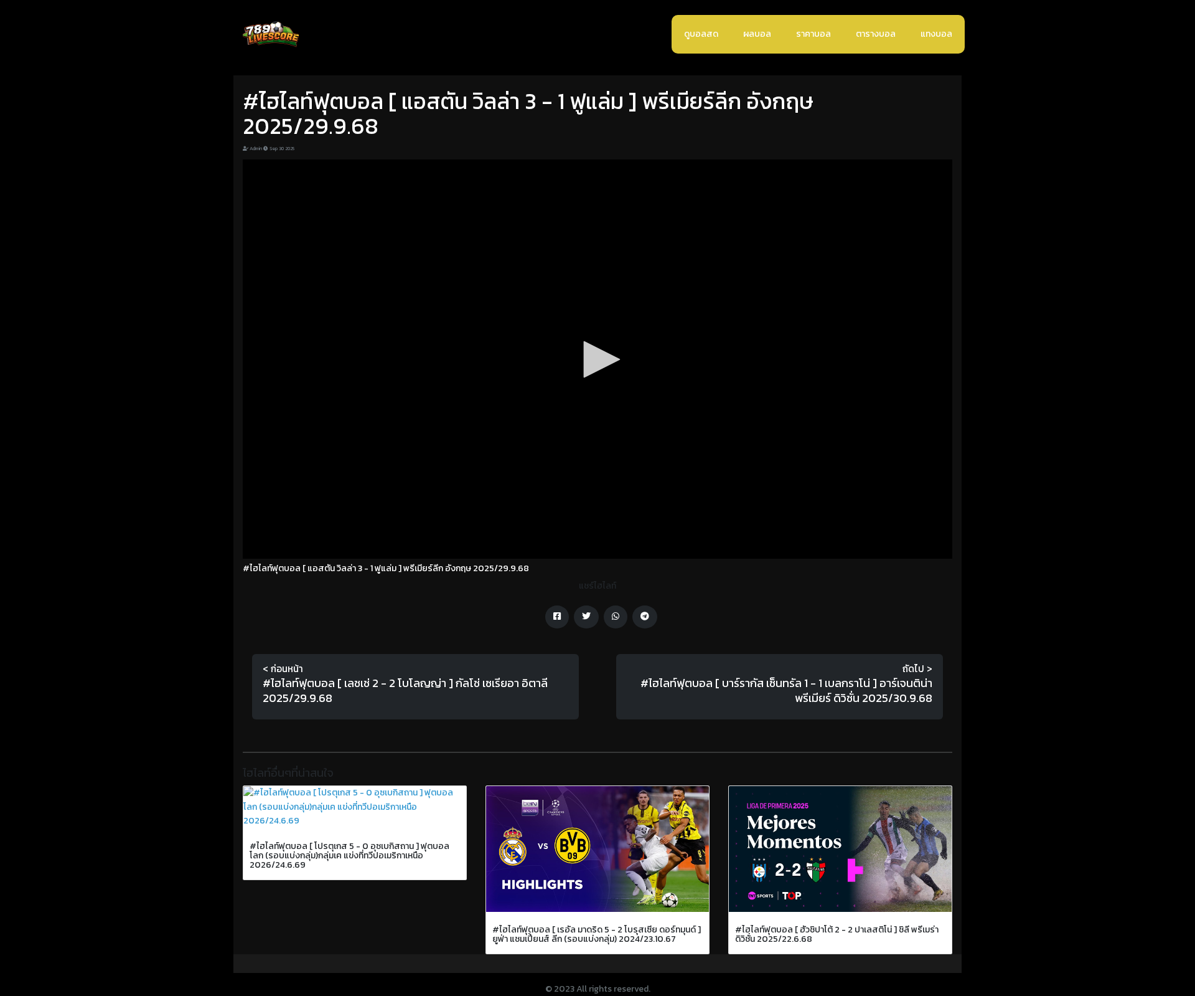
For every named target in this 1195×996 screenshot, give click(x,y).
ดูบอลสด (701, 33)
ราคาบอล (813, 33)
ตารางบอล (876, 33)
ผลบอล (757, 33)
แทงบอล (936, 33)
